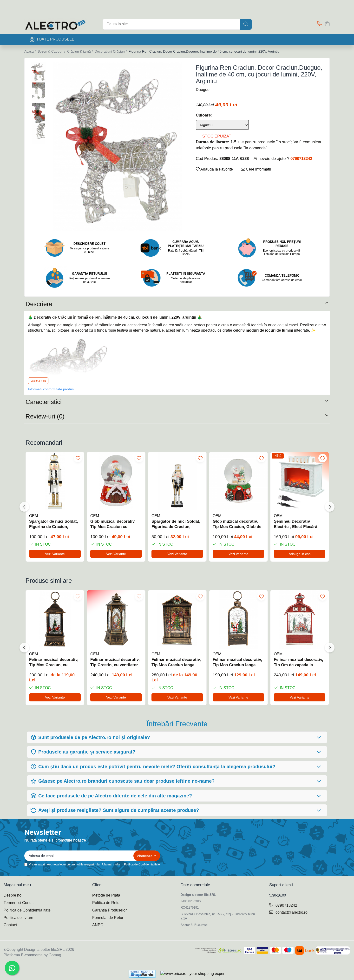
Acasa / (30, 51)
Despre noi (13, 895)
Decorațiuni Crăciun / (111, 51)
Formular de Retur (107, 918)
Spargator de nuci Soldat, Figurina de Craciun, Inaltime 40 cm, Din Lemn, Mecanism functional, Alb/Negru (54, 524)
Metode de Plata (106, 895)
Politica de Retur (106, 903)
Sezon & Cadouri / (52, 51)
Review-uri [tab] (45, 416)
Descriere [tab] (39, 304)
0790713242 (286, 905)
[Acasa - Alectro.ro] (59, 24)
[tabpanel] (117, 146)
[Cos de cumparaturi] (327, 24)
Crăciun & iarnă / (80, 51)
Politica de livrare (18, 918)
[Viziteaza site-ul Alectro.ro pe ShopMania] (142, 974)
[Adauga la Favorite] (78, 458)
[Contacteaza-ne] (319, 24)
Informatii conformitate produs (51, 389)
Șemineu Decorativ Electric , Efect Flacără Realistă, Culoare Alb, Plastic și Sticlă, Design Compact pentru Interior (297, 524)
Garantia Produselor (109, 910)
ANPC (97, 925)
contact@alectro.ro (291, 912)
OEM (33, 516)
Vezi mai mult (38, 380)
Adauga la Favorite (216, 169)
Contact (10, 925)
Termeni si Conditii (19, 903)
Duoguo (203, 90)
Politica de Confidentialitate (142, 864)
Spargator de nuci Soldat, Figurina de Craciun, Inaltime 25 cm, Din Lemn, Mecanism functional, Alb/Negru (176, 524)
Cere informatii (258, 169)
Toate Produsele (55, 39)
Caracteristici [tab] (44, 401)
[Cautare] (246, 24)
